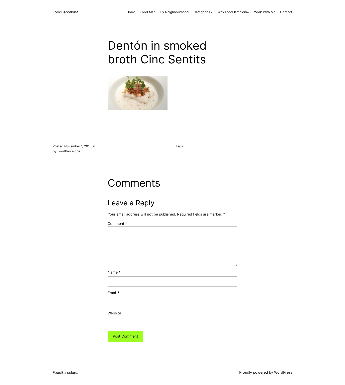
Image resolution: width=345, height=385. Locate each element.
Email (113, 293)
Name (114, 272)
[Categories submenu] (212, 12)
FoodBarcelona (65, 12)
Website (114, 313)
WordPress (283, 372)
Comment (117, 224)
